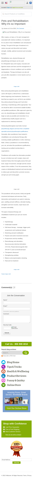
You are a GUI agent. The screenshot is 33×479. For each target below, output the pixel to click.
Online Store (14, 385)
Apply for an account (17, 7)
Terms (24, 475)
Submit (7, 332)
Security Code (7, 325)
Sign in (8, 7)
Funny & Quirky (16, 380)
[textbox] (16, 14)
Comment (6, 314)
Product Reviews (16, 375)
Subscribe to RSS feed (9, 356)
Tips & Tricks (14, 366)
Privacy (29, 475)
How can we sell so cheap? (13, 434)
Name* (5, 300)
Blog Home (13, 362)
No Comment (20, 28)
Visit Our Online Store (16, 408)
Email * (5, 306)
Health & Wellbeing (18, 371)
